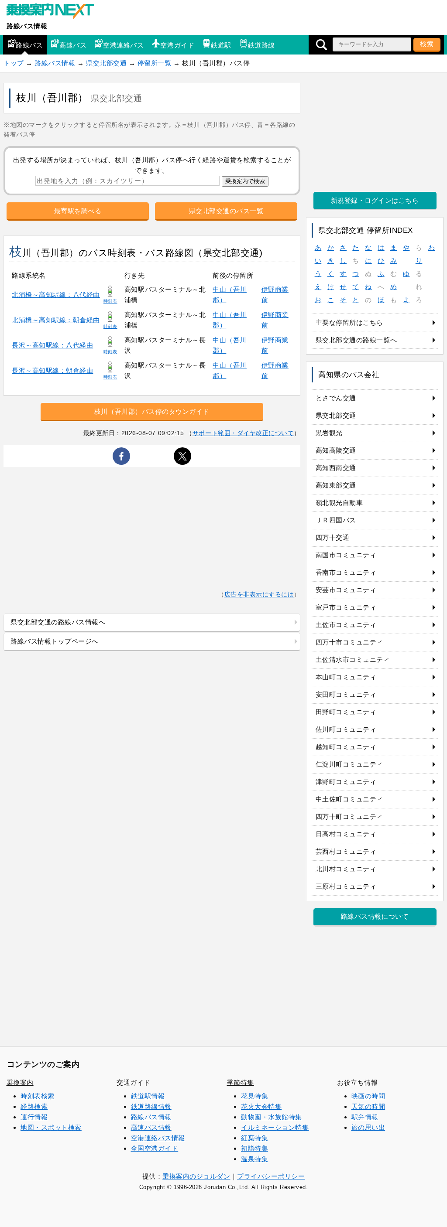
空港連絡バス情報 (158, 1138)
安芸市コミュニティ (346, 589)
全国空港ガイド (155, 1148)
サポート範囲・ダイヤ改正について (243, 432)
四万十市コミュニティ (349, 642)
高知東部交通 (336, 485)
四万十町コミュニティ (349, 816)
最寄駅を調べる (78, 211)
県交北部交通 (106, 63)
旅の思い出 (368, 1127)
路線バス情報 (27, 26)
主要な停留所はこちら (349, 322)
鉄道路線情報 (151, 1106)
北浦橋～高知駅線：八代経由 (56, 294)
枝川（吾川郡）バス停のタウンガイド (152, 411)
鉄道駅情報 (148, 1096)
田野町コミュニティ (346, 712)
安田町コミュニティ (346, 694)
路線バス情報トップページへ (54, 641)
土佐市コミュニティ (346, 624)
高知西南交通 (336, 467)
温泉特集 (254, 1158)
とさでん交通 (336, 398)
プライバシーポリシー (271, 1176)
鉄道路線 (261, 45)
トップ (13, 63)
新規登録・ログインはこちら (375, 200)
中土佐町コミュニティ (349, 799)
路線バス (29, 45)
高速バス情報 (151, 1127)
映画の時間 (368, 1096)
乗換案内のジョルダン (196, 1176)
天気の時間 (368, 1106)
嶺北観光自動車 (339, 502)
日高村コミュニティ (346, 834)
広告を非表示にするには (259, 594)
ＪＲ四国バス (336, 520)
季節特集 (240, 1082)
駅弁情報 (364, 1117)
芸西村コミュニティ (346, 851)
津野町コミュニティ (346, 781)
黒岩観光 (329, 432)
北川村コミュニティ (346, 869)
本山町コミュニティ (346, 677)
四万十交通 (333, 537)
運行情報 (34, 1117)
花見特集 (254, 1096)
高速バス (72, 45)
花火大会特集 (261, 1106)
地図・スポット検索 (51, 1127)
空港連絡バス (123, 45)
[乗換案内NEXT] (55, 12)
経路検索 (34, 1106)
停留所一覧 (155, 63)
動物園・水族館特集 (271, 1117)
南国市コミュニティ (346, 555)
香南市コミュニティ (346, 572)
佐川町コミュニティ (346, 729)
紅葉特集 (254, 1138)
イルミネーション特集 (275, 1127)
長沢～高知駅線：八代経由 (52, 345)
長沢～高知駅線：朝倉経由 (52, 370)
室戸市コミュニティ (346, 607)
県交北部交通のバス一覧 (226, 211)
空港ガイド (177, 45)
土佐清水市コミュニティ (353, 659)
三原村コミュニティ (346, 886)
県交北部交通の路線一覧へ (356, 340)
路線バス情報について (375, 916)
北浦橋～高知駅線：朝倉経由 (56, 320)
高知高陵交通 (336, 450)
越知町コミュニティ (346, 746)
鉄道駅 (221, 45)
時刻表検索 (38, 1096)
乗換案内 (20, 1082)
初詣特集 (254, 1148)
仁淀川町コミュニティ (349, 764)
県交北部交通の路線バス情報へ (57, 622)
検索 (427, 44)
